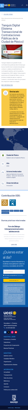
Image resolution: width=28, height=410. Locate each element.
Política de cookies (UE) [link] (10, 389)
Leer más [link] (14, 244)
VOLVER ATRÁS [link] (8, 14)
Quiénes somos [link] (8, 355)
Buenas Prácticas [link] (5, 210)
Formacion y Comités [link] (10, 339)
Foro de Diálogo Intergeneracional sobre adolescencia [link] (14, 229)
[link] (2, 6)
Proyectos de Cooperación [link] (11, 345)
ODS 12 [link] (21, 210)
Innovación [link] (16, 210)
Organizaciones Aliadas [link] (10, 364)
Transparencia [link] (8, 375)
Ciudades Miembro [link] (9, 358)
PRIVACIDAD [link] (17, 407)
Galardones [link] (7, 342)
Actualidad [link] (7, 372)
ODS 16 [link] (11, 210)
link (7, 302)
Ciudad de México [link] (5, 212)
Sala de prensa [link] (8, 378)
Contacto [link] (6, 387)
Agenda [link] (6, 384)
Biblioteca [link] (7, 381)
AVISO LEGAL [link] (11, 407)
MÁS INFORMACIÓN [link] (7, 85)
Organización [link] (7, 361)
